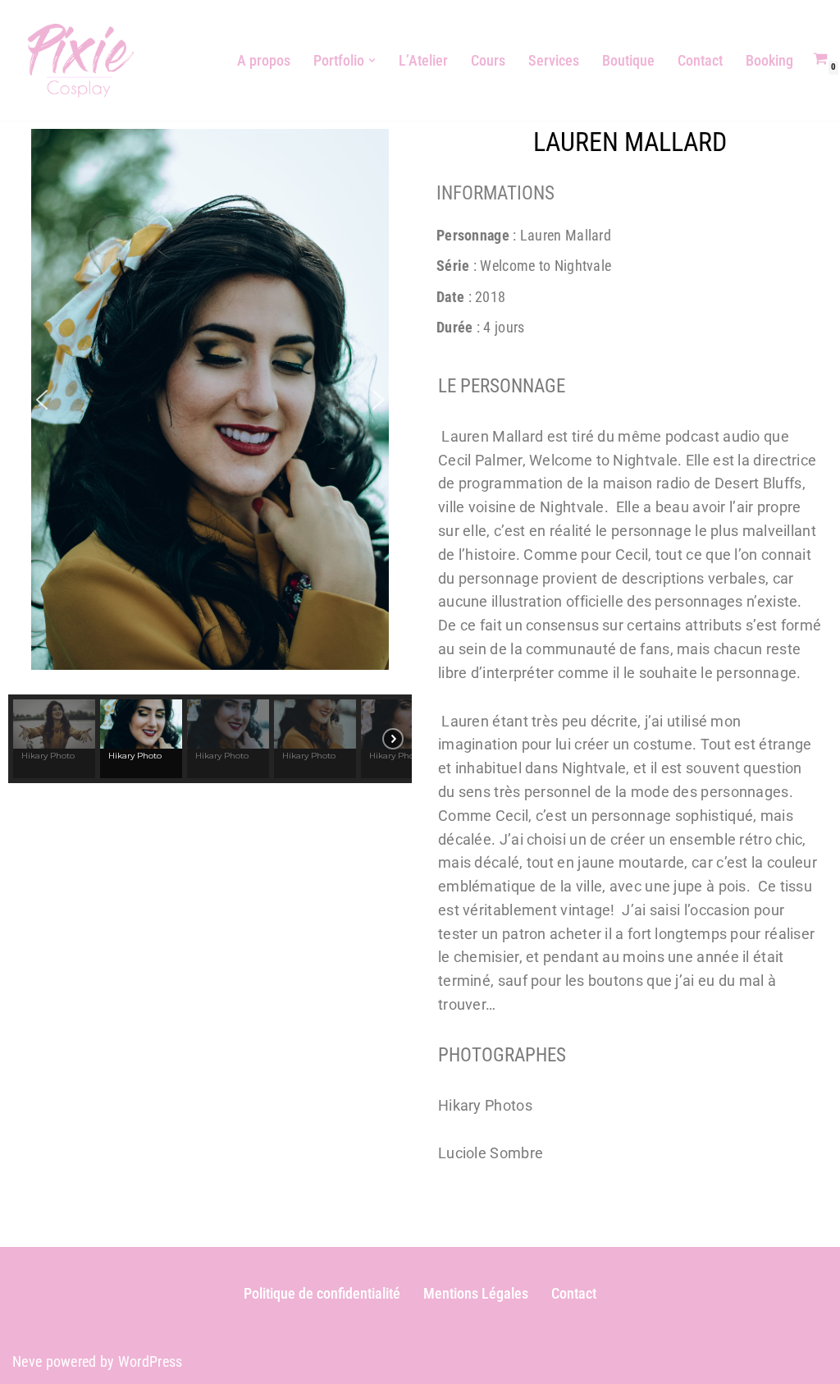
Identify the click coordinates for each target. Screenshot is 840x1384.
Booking (769, 60)
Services (553, 60)
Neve (27, 1361)
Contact (700, 60)
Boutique (628, 60)
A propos (263, 60)
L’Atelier (423, 60)
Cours (488, 60)
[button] (372, 60)
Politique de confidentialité (322, 1293)
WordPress (150, 1361)
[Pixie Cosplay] (80, 60)
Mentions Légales (475, 1293)
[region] (210, 456)
